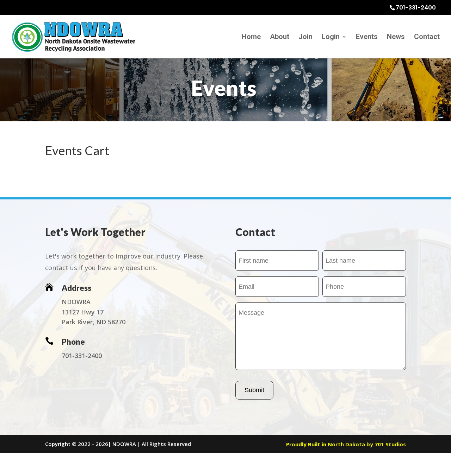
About (279, 37)
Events (367, 37)
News (396, 37)
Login (331, 37)
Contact (427, 37)
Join (305, 37)
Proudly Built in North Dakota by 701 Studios (346, 444)
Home (251, 37)
